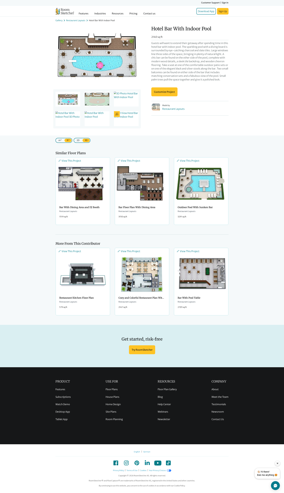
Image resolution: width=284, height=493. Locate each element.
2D (78, 140)
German (146, 452)
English (137, 452)
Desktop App (62, 411)
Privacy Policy (118, 470)
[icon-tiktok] (168, 462)
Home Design (113, 404)
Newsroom (218, 411)
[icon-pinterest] (136, 462)
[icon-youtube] (157, 462)
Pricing (133, 14)
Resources (118, 14)
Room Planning (114, 419)
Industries (100, 14)
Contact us (149, 14)
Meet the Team (220, 396)
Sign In (225, 2)
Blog (160, 396)
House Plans (112, 396)
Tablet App (61, 419)
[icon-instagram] (126, 462)
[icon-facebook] (115, 462)
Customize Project (164, 91)
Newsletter (164, 419)
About (215, 389)
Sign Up (222, 11)
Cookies (143, 470)
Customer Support (210, 2)
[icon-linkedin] (147, 462)
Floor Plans (112, 389)
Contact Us (218, 419)
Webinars (163, 411)
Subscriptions (63, 396)
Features (83, 14)
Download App (206, 11)
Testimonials (219, 404)
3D (86, 140)
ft (68, 140)
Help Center (164, 404)
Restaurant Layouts (75, 20)
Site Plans (111, 411)
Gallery (59, 20)
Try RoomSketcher (142, 349)
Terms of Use (132, 470)
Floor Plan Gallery (167, 389)
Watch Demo (62, 404)
